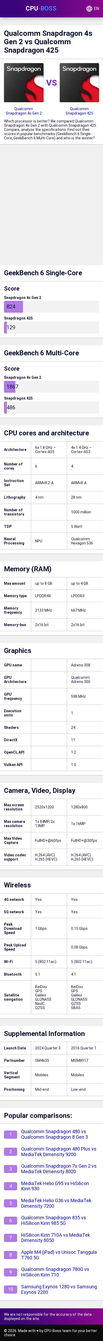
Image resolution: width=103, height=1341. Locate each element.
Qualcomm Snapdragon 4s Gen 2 (24, 111)
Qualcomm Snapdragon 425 (79, 111)
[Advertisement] (51, 206)
